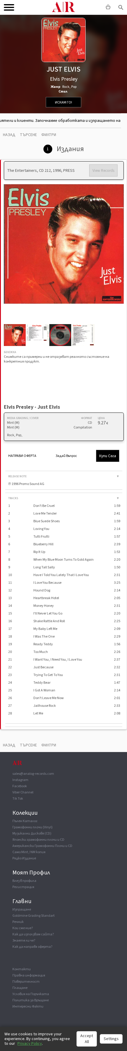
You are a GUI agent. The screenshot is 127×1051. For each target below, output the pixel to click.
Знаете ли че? (23, 940)
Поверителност (26, 981)
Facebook (19, 786)
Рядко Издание (24, 858)
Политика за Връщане (30, 1000)
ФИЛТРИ (48, 134)
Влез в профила (24, 880)
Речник (18, 921)
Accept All (86, 1039)
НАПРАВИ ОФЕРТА (22, 455)
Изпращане (21, 909)
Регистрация (23, 887)
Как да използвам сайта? (33, 934)
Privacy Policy (29, 1044)
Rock (65, 86)
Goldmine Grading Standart (33, 915)
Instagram (20, 779)
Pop (73, 86)
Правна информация (28, 975)
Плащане (19, 987)
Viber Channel (22, 792)
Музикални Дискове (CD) (31, 833)
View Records (103, 170)
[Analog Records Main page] (63, 7)
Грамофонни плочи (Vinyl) (32, 827)
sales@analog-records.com (33, 773)
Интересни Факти (27, 1006)
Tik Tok (17, 798)
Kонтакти (21, 969)
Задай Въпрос (66, 455)
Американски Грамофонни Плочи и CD (42, 845)
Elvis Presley (63, 79)
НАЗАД (9, 134)
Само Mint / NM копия (28, 852)
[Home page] (17, 765)
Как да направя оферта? (32, 946)
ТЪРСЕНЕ (28, 134)
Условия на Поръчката (30, 994)
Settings (111, 1039)
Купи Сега (107, 456)
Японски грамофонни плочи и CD (38, 839)
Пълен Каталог (25, 821)
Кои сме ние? (22, 928)
